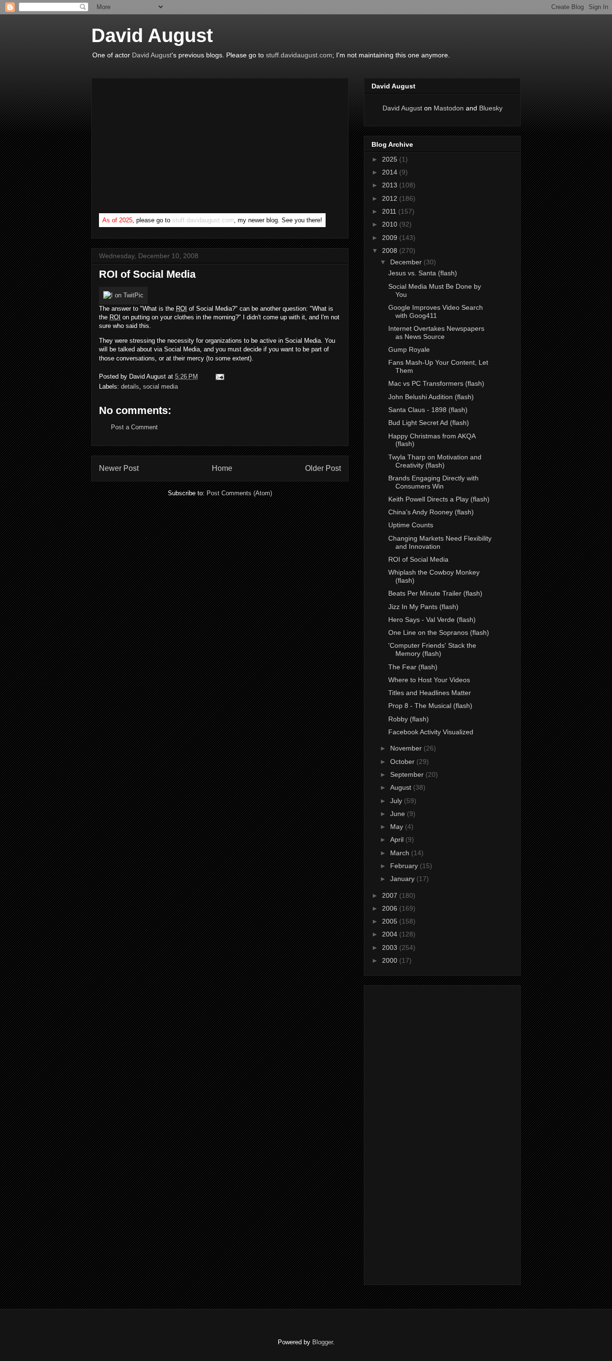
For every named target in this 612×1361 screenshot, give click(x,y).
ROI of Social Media (418, 559)
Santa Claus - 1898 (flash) (428, 410)
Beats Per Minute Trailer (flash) (435, 593)
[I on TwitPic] (123, 295)
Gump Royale (409, 349)
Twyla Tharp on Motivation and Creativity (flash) (434, 461)
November (407, 748)
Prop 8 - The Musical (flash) (430, 705)
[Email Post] (218, 376)
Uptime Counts (410, 525)
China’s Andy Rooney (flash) (431, 512)
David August (152, 35)
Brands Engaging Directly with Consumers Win (433, 482)
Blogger (322, 1342)
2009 (390, 237)
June (398, 813)
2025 (390, 159)
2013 (390, 185)
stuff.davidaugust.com (299, 55)
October (403, 761)
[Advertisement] (170, 147)
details (130, 386)
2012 (390, 198)
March (400, 853)
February (405, 866)
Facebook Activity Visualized (430, 732)
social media (160, 386)
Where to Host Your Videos (429, 680)
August (401, 787)
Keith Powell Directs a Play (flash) (439, 499)
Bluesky (491, 108)
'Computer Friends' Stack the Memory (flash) (432, 649)
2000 (390, 960)
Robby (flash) (408, 719)
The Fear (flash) (412, 667)
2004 (390, 934)
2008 (390, 250)
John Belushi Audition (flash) (431, 397)
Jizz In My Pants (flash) (423, 606)
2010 (390, 224)
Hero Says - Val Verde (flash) (432, 619)
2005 (390, 921)
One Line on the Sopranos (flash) (438, 632)
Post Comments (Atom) (239, 493)
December (407, 262)
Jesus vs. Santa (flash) (422, 273)
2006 (390, 908)
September (408, 774)
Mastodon (449, 108)
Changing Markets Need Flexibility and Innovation (440, 542)
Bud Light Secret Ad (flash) (428, 422)
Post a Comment (134, 427)
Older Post (323, 468)
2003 (390, 947)
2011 (390, 211)
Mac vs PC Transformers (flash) (436, 383)
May (397, 826)
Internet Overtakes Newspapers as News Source (436, 332)
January (403, 878)
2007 (390, 895)
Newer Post (119, 468)
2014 (390, 172)
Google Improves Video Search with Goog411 (435, 311)
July (397, 801)
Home (222, 468)
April (397, 839)
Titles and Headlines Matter (429, 693)
